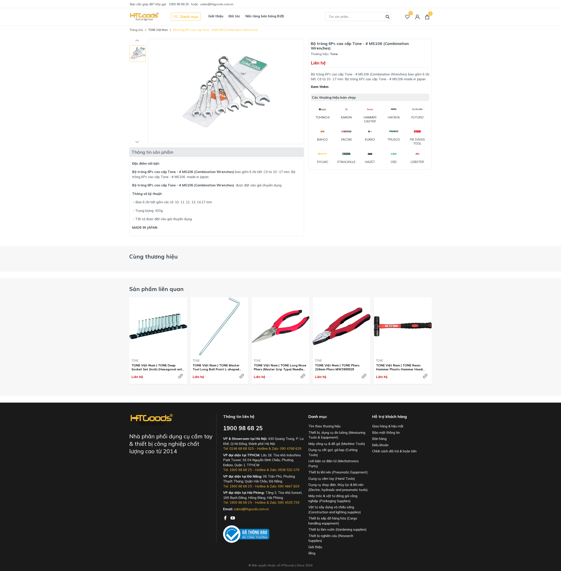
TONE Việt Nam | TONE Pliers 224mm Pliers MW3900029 (337, 367)
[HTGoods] (144, 16)
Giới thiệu (215, 16)
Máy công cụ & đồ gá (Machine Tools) (336, 444)
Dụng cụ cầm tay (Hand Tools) (331, 478)
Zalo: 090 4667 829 (284, 486)
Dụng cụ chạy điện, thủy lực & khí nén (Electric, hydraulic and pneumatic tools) (338, 487)
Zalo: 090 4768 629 (286, 448)
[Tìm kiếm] (387, 16)
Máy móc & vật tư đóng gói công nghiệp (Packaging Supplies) (332, 498)
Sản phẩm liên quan (156, 289)
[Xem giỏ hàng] (427, 16)
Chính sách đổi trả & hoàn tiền (394, 451)
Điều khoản (380, 445)
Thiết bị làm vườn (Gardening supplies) (337, 529)
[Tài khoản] (417, 17)
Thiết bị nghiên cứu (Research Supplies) (330, 538)
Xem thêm (319, 86)
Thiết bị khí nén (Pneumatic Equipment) (338, 472)
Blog (311, 553)
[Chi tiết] (180, 376)
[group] (226, 91)
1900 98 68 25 (179, 4)
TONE (134, 360)
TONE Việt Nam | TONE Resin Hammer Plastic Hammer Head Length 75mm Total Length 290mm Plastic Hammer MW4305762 (402, 367)
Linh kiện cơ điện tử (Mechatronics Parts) (333, 463)
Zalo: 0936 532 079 (284, 470)
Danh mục (189, 16)
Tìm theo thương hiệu (324, 426)
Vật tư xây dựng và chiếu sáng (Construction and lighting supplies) (334, 509)
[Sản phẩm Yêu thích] (407, 17)
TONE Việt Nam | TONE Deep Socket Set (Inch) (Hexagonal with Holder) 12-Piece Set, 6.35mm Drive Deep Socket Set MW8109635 (158, 367)
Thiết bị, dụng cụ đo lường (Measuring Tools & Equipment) (336, 435)
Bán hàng (379, 439)
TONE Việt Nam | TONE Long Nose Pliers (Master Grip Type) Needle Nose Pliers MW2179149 (280, 367)
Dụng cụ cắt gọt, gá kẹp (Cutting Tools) (332, 452)
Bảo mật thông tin (386, 432)
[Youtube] (233, 517)
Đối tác (234, 16)
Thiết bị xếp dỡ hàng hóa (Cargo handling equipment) (332, 520)
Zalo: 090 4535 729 (284, 502)
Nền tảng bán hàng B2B (264, 16)
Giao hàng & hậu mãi (387, 426)
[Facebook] (225, 517)
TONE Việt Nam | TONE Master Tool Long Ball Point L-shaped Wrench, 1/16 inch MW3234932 (216, 367)
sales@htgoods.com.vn (216, 4)
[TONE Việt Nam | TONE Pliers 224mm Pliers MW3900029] (342, 326)
